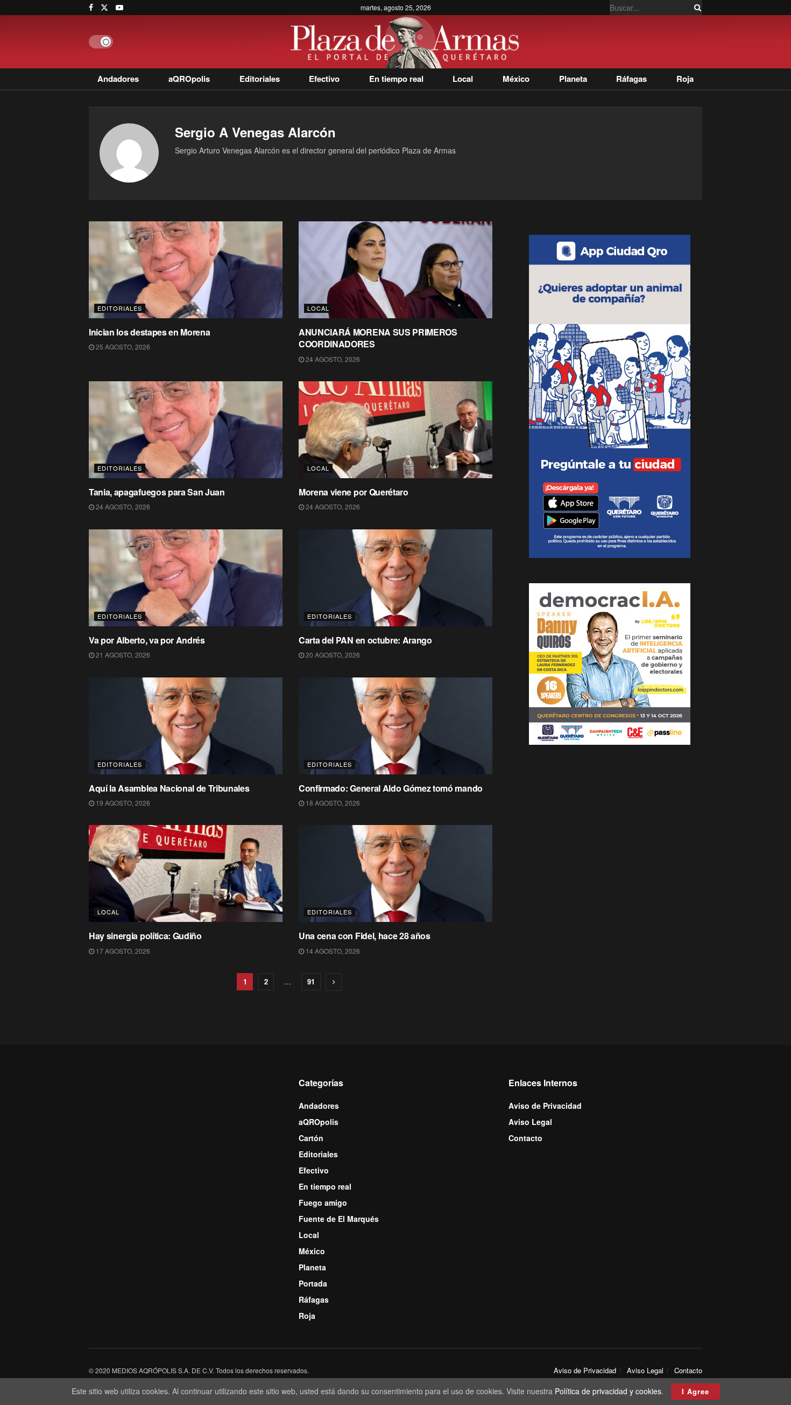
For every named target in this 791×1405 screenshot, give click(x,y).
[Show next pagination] (334, 982)
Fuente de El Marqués (339, 1218)
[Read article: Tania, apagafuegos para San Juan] (185, 429)
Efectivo (324, 79)
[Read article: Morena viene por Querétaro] (395, 429)
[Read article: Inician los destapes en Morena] (185, 269)
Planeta (573, 79)
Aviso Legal (530, 1121)
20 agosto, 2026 (332, 654)
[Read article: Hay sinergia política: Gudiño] (185, 873)
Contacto (525, 1138)
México (516, 79)
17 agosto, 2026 (122, 950)
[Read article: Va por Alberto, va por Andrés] (185, 577)
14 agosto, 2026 (332, 950)
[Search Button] (696, 7)
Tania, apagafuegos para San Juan (157, 492)
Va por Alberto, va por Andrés (147, 640)
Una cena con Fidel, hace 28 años (364, 935)
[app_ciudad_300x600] (609, 395)
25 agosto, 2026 (122, 346)
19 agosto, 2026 (122, 802)
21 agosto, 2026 (122, 654)
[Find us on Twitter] (104, 7)
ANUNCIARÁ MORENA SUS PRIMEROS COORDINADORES (378, 338)
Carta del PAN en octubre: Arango (365, 640)
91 (311, 981)
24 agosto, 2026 (332, 359)
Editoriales (259, 79)
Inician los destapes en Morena (149, 332)
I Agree (695, 1391)
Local (463, 79)
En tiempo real (396, 79)
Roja (685, 79)
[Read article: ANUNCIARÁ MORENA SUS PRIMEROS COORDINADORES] (395, 269)
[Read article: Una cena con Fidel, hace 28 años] (395, 873)
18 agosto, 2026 (332, 802)
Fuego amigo (323, 1202)
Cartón (311, 1138)
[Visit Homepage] (407, 41)
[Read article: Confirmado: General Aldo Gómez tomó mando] (395, 725)
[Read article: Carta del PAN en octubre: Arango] (395, 577)
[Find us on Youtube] (119, 7)
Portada (313, 1283)
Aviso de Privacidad (545, 1105)
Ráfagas (631, 79)
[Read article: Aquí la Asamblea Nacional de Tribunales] (185, 725)
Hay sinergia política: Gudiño (145, 935)
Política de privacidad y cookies (608, 1391)
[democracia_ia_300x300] (609, 663)
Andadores (118, 79)
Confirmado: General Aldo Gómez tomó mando (391, 788)
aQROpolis (189, 79)
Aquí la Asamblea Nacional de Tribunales (169, 788)
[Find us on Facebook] (91, 7)
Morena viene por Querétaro (353, 492)
